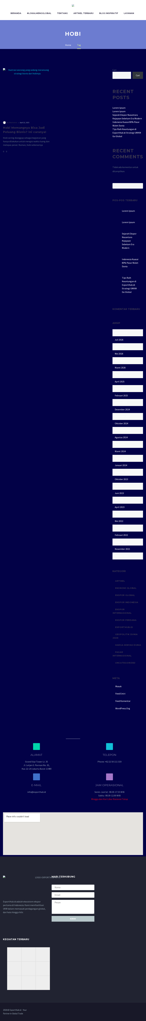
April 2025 (119, 381)
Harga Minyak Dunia (128, 645)
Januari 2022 (121, 542)
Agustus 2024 (121, 437)
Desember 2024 (122, 409)
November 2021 (122, 549)
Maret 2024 (120, 451)
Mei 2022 (119, 521)
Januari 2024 (121, 465)
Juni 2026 (119, 346)
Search (140, 185)
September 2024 (123, 430)
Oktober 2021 (121, 555)
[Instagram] (131, 1010)
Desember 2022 (122, 514)
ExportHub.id (124, 627)
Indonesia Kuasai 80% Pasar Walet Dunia (130, 263)
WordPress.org (122, 708)
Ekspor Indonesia (126, 602)
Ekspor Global (125, 595)
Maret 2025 (120, 388)
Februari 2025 (121, 395)
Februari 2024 (121, 458)
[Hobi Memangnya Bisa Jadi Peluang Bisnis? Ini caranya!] (27, 92)
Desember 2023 (122, 472)
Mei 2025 (119, 374)
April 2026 (119, 360)
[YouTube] (135, 1010)
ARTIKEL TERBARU (83, 13)
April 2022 (119, 528)
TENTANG (62, 13)
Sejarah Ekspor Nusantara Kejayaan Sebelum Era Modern (129, 240)
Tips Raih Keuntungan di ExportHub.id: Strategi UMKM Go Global (126, 133)
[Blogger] (138, 1010)
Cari (114, 69)
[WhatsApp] (142, 1010)
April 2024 (119, 444)
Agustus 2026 (121, 332)
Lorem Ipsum (118, 107)
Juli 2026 (119, 339)
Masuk (118, 686)
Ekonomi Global (126, 588)
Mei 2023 (119, 500)
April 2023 (119, 507)
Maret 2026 (120, 367)
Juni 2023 (119, 493)
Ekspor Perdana (126, 620)
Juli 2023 (119, 486)
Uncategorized (125, 663)
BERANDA (16, 13)
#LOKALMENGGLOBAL (39, 13)
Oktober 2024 (121, 423)
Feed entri (120, 693)
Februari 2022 (121, 535)
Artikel (120, 581)
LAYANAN (129, 13)
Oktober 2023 (121, 479)
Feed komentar (122, 701)
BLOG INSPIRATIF (108, 13)
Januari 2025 (121, 402)
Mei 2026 (119, 353)
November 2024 (122, 416)
